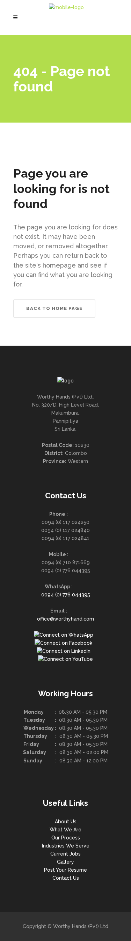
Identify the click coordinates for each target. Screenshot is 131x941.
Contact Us (65, 878)
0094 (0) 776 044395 (65, 594)
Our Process (65, 837)
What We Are (65, 829)
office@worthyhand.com (65, 619)
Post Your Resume (65, 870)
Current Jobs (65, 854)
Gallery (65, 862)
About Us (66, 821)
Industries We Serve (65, 846)
